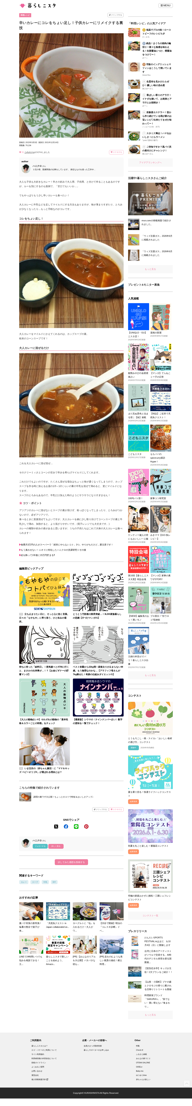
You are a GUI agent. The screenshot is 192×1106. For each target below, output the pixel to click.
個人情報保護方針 (39, 1079)
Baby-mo (139, 1071)
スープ (35, 882)
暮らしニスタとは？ (40, 1046)
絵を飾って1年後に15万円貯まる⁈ (38, 555)
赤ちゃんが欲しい (143, 1079)
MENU (167, 5)
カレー (24, 882)
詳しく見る (55, 846)
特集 (138, 1046)
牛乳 (45, 882)
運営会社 (35, 1075)
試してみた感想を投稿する (71, 862)
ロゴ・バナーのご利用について (44, 1050)
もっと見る (150, 269)
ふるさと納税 (141, 1054)
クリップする (116, 15)
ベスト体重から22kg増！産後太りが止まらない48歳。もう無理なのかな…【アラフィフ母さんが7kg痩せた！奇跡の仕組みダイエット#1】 (98, 671)
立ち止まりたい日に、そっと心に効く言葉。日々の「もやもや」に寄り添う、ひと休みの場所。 (44, 618)
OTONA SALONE (143, 1063)
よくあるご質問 (38, 1067)
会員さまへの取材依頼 (93, 1046)
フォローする (40, 846)
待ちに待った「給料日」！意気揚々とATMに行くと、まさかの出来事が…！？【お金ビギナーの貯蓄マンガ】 (44, 671)
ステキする (117, 152)
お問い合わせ (37, 1071)
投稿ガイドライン (39, 1063)
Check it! (139, 1050)
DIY (54, 882)
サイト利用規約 (38, 1054)
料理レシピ (25, 15)
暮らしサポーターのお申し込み (96, 1050)
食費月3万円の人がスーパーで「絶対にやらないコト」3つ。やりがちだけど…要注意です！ (67, 544)
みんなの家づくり (143, 1058)
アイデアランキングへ (150, 162)
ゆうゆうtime (141, 1075)
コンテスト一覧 (150, 915)
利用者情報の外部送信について (44, 1058)
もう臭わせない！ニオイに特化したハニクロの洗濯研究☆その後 (53, 550)
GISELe (139, 1067)
